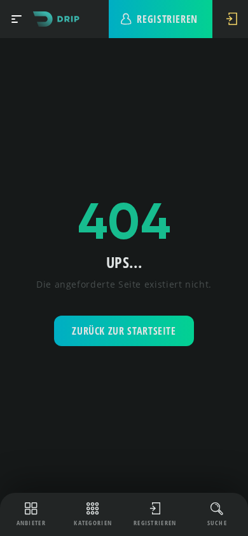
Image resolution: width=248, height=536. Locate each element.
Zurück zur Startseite (124, 331)
